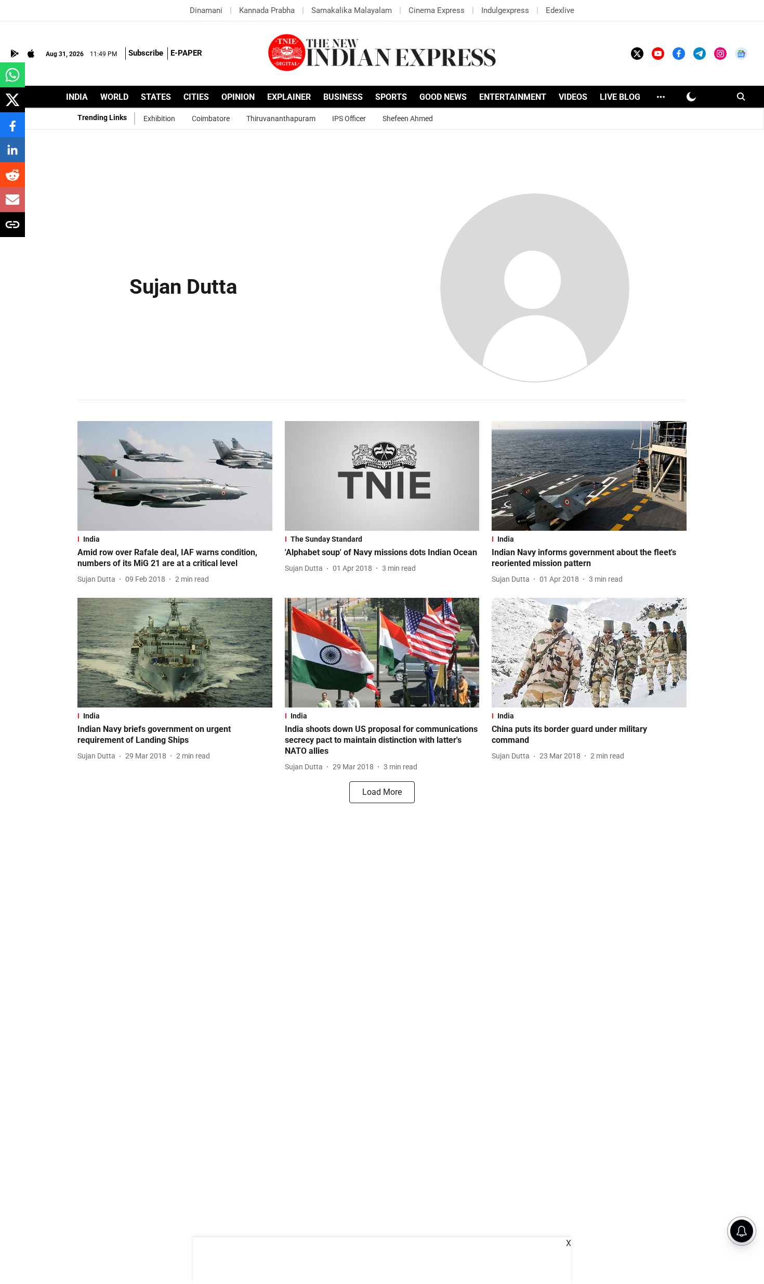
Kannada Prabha (267, 10)
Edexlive (560, 10)
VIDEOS (573, 97)
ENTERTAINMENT (512, 97)
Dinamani (206, 10)
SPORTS (391, 97)
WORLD (114, 97)
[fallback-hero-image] (174, 476)
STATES (156, 97)
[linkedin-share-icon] (12, 155)
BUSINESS (343, 97)
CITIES (196, 97)
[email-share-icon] (12, 205)
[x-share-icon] (12, 105)
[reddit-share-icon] (12, 180)
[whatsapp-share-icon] (12, 80)
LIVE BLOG (620, 97)
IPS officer (349, 118)
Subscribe (145, 53)
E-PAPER (186, 53)
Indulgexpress (505, 10)
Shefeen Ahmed (408, 118)
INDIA (77, 97)
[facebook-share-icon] (12, 130)
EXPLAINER (289, 97)
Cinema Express (437, 10)
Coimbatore (211, 118)
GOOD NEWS (443, 97)
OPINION (238, 97)
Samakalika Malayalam (351, 10)
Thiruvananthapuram (280, 118)
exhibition (159, 118)
